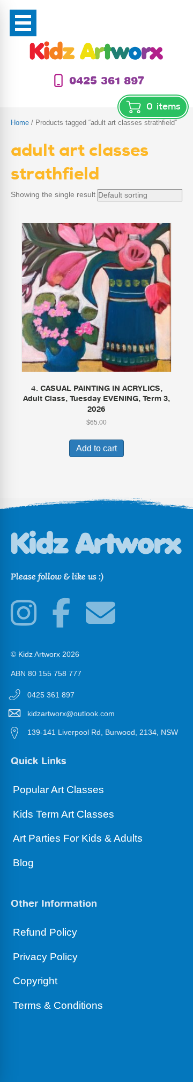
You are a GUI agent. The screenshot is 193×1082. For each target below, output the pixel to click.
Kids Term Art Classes (63, 814)
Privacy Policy (45, 956)
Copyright (35, 980)
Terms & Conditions (58, 1005)
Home (20, 123)
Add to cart (96, 448)
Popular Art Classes (58, 789)
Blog (23, 862)
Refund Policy (45, 932)
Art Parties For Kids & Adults (78, 838)
